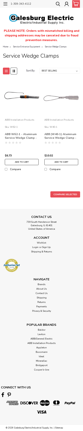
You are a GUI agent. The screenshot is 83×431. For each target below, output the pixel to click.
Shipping (42, 297)
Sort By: (30, 70)
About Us (41, 288)
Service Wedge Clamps (55, 46)
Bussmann (41, 352)
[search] (58, 4)
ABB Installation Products (19, 119)
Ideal (41, 356)
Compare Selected (65, 194)
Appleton (41, 347)
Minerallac (41, 360)
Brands (42, 284)
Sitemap (59, 427)
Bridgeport (41, 365)
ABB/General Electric (41, 338)
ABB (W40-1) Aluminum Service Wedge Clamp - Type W (60, 136)
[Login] (66, 4)
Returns (41, 302)
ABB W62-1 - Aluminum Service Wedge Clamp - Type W (21, 136)
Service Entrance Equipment (26, 46)
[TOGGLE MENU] (5, 4)
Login (35, 247)
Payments (41, 306)
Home (5, 46)
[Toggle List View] (13, 71)
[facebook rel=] (2, 394)
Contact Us (42, 293)
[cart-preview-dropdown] (75, 4)
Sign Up (46, 247)
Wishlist (41, 242)
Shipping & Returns (41, 251)
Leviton (41, 334)
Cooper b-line (41, 369)
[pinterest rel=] (9, 394)
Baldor (41, 329)
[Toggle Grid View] (6, 71)
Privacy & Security (41, 311)
